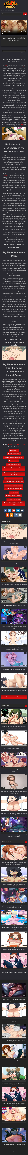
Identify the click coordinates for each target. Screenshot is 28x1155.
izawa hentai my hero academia (14, 488)
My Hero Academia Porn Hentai (16, 444)
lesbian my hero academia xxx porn (14, 457)
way (22, 124)
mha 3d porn (14, 450)
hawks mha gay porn (14, 453)
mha (6, 65)
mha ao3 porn (14, 492)
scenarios (6, 175)
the (24, 66)
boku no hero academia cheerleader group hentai (14, 473)
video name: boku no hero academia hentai (14, 503)
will (15, 109)
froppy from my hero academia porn (14, 481)
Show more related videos (14, 697)
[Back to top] (23, 1150)
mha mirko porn (14, 460)
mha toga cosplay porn (14, 464)
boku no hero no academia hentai (14, 478)
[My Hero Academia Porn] (11, 5)
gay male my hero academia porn (14, 485)
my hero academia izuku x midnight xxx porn (14, 468)
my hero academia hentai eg (14, 495)
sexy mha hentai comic (14, 499)
